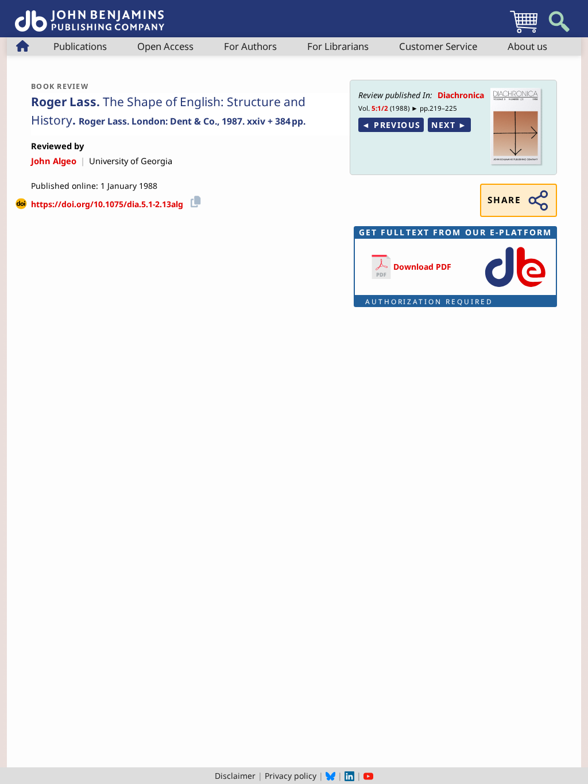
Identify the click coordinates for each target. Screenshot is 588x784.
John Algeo (53, 160)
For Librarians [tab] (338, 46)
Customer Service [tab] (438, 46)
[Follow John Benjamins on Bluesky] (330, 775)
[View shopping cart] (523, 32)
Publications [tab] (80, 46)
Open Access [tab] (165, 46)
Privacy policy (290, 775)
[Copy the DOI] (193, 200)
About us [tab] (527, 46)
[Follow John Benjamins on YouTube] (368, 775)
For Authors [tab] (250, 46)
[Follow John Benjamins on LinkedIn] (349, 775)
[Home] (89, 14)
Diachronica (461, 95)
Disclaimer (235, 775)
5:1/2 (380, 108)
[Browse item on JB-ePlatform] (515, 287)
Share (504, 200)
